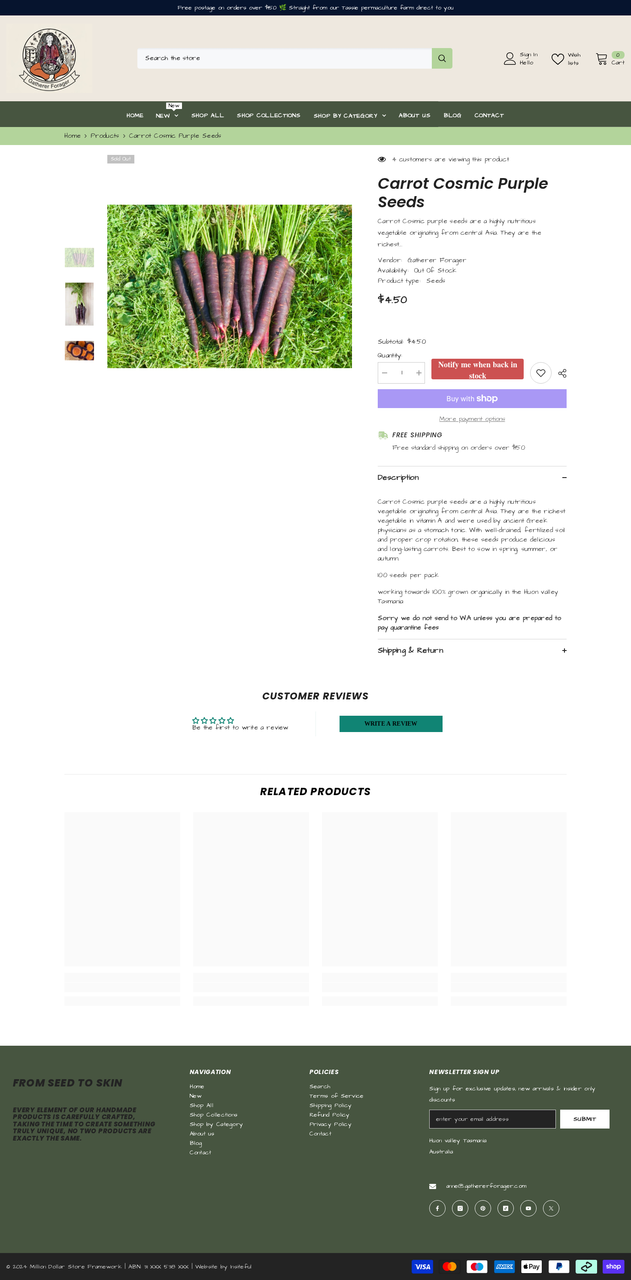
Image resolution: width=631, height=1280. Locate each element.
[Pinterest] (483, 1208)
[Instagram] (460, 1208)
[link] (122, 987)
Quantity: (390, 355)
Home (72, 135)
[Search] (294, 58)
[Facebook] (437, 1208)
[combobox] (284, 58)
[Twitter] (551, 1208)
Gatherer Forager (437, 260)
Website (206, 1266)
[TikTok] (506, 1208)
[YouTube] (528, 1208)
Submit (585, 1119)
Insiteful (241, 1266)
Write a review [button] (391, 723)
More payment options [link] (472, 419)
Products (105, 135)
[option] (229, 286)
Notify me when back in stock (477, 369)
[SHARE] (559, 373)
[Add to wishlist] (541, 373)
